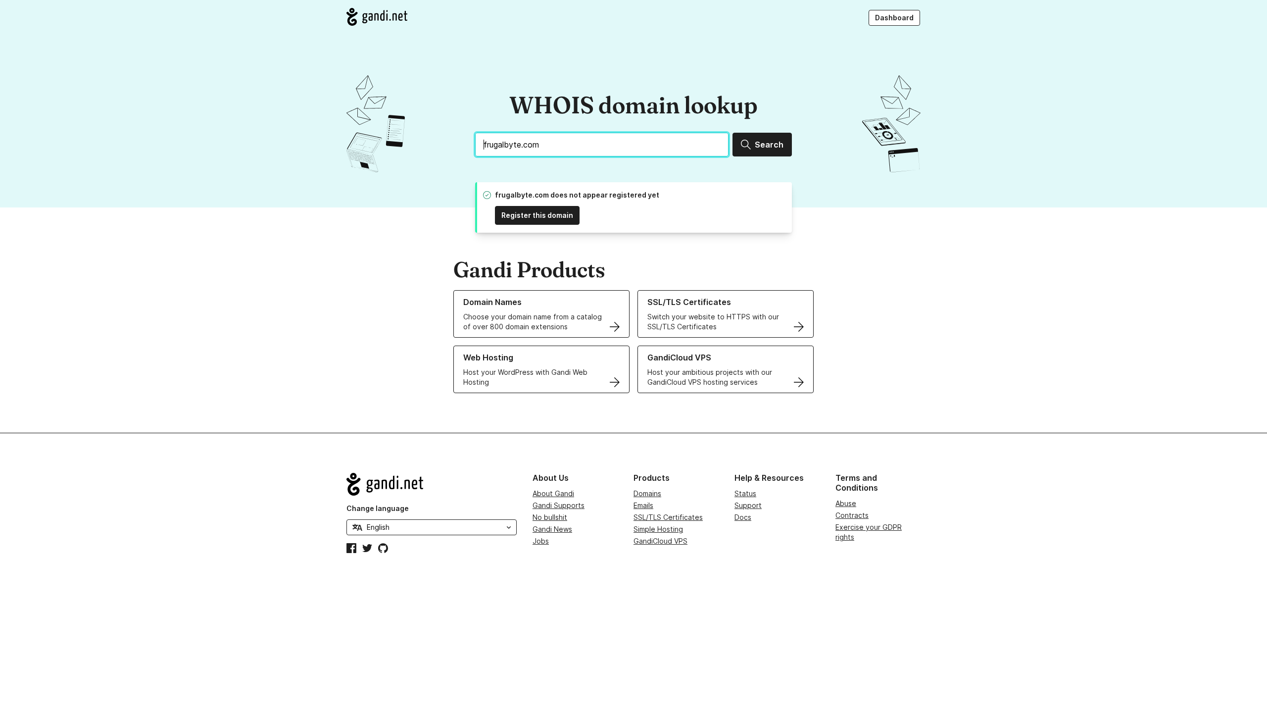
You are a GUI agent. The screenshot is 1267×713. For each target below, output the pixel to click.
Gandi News (552, 529)
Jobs (541, 541)
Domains (647, 493)
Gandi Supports (559, 505)
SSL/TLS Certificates (668, 517)
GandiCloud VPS (660, 541)
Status (745, 493)
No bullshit (550, 517)
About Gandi (553, 493)
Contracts (852, 515)
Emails (643, 505)
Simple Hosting (658, 529)
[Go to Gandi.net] (376, 17)
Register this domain (537, 215)
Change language (377, 508)
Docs (742, 517)
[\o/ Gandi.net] (431, 484)
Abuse (845, 503)
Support (748, 505)
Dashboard (894, 17)
